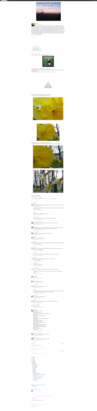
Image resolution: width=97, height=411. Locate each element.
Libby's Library (35, 337)
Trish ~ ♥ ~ (34, 280)
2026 (33, 357)
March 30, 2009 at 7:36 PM (38, 282)
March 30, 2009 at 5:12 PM (38, 239)
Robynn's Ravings (35, 304)
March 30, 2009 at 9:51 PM (38, 302)
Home (48, 343)
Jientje (37, 23)
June (34, 369)
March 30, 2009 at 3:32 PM (38, 219)
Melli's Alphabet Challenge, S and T (38, 378)
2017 (33, 359)
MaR (33, 257)
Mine (33, 259)
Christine (34, 295)
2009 (33, 363)
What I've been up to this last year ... (38, 50)
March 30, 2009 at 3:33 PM (38, 224)
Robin (34, 203)
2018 (33, 358)
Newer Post (33, 343)
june (33, 212)
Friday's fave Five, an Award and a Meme (38, 376)
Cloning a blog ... (35, 380)
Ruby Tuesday (35, 379)
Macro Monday (34, 195)
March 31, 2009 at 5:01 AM (38, 335)
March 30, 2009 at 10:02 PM (38, 307)
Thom (34, 252)
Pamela (34, 275)
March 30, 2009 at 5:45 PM (38, 255)
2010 (33, 362)
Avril (33, 226)
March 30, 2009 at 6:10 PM (38, 265)
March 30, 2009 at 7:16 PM (38, 273)
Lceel (34, 241)
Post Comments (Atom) (38, 345)
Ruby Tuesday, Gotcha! (36, 373)
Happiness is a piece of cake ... (37, 49)
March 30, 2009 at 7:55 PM (38, 287)
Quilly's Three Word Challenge (37, 377)
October (34, 366)
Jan (33, 236)
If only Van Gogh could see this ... (37, 48)
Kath (33, 289)
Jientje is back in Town (36, 47)
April (34, 371)
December (34, 364)
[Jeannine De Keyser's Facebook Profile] (32, 391)
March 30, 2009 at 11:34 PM (38, 330)
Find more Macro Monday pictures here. (36, 196)
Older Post (63, 343)
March (34, 372)
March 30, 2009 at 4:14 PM (38, 234)
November (34, 365)
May (33, 370)
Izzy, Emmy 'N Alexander (36, 221)
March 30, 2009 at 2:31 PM (38, 214)
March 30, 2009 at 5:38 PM (38, 250)
